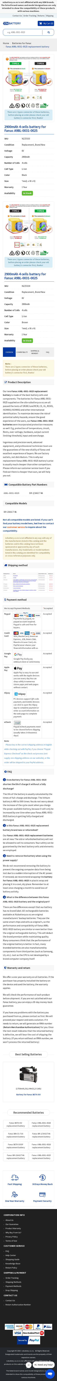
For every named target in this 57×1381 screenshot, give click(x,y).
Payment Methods (13, 1286)
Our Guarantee (12, 1224)
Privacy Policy (12, 1236)
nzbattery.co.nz (27, 1351)
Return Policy (11, 1267)
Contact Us (10, 1300)
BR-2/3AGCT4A (36, 493)
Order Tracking (12, 1278)
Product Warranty (13, 1228)
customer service (16, 527)
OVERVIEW (9, 352)
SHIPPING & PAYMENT (35, 352)
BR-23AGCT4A (10, 512)
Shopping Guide (12, 1259)
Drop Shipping (12, 1290)
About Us (9, 1220)
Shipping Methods (13, 1282)
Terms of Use (11, 1240)
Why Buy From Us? (13, 1232)
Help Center (11, 1255)
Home (6, 43)
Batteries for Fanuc (21, 43)
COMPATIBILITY (22, 352)
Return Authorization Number (18, 1304)
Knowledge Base (13, 1263)
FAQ (47, 352)
